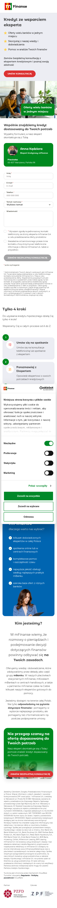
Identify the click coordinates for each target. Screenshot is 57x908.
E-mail (10, 183)
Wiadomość (11, 211)
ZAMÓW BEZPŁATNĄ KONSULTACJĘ (30, 774)
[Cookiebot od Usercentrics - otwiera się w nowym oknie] (40, 388)
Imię (9, 173)
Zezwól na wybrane (28, 506)
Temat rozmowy (14, 202)
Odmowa (29, 516)
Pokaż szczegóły (37, 485)
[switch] (48, 453)
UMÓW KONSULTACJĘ (20, 73)
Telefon (10, 192)
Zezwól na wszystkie (28, 496)
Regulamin (25, 875)
